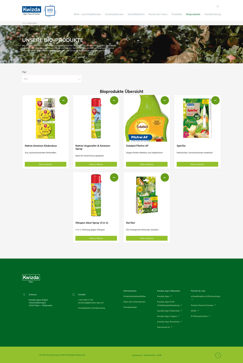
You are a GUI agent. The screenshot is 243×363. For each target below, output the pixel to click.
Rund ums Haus (158, 14)
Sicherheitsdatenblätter (134, 296)
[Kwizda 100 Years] (50, 11)
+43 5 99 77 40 (85, 300)
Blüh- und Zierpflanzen (87, 14)
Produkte (177, 14)
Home (24, 23)
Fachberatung (212, 14)
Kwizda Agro (163, 296)
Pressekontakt (130, 307)
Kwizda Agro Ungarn (167, 316)
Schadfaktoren (136, 14)
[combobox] (52, 79)
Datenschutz (150, 355)
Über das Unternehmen (134, 301)
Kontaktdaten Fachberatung (91, 308)
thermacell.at (163, 327)
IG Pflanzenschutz (199, 316)
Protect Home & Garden (202, 305)
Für (24, 72)
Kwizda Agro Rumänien (168, 321)
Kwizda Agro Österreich (168, 310)
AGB (159, 355)
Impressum (137, 355)
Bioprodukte (193, 14)
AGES (194, 310)
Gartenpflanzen (114, 14)
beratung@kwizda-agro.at (91, 302)
